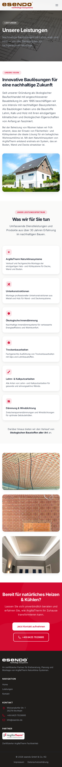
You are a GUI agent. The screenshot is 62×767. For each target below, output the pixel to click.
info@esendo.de (14, 720)
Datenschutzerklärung (38, 762)
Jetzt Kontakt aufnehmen (31, 626)
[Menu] (57, 5)
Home (5, 684)
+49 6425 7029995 (33, 637)
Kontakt (6, 693)
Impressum (19, 762)
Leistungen (7, 689)
